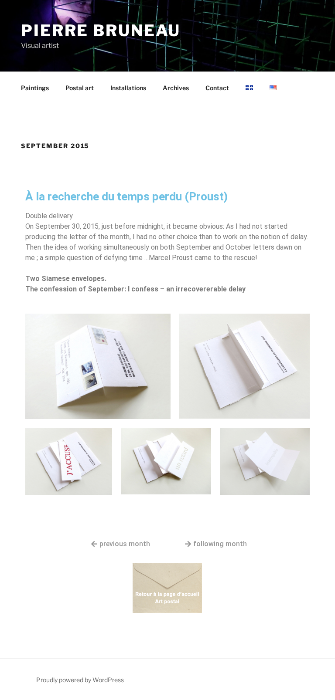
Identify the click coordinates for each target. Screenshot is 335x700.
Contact (217, 87)
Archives (176, 87)
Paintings (35, 87)
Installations (128, 87)
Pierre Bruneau (101, 30)
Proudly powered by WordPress (80, 679)
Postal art (79, 87)
